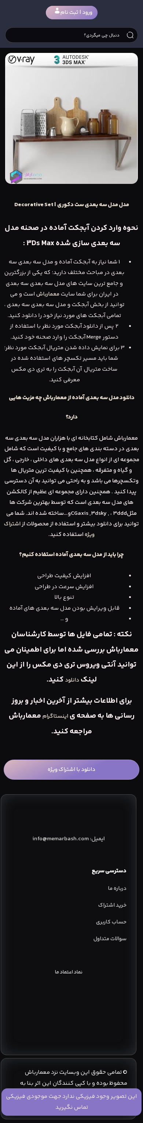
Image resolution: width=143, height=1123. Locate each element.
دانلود (72, 680)
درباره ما (117, 888)
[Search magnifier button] (130, 35)
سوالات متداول (110, 939)
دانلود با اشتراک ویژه (71, 769)
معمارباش (47, 294)
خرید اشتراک (112, 905)
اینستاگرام (55, 716)
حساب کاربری (111, 922)
